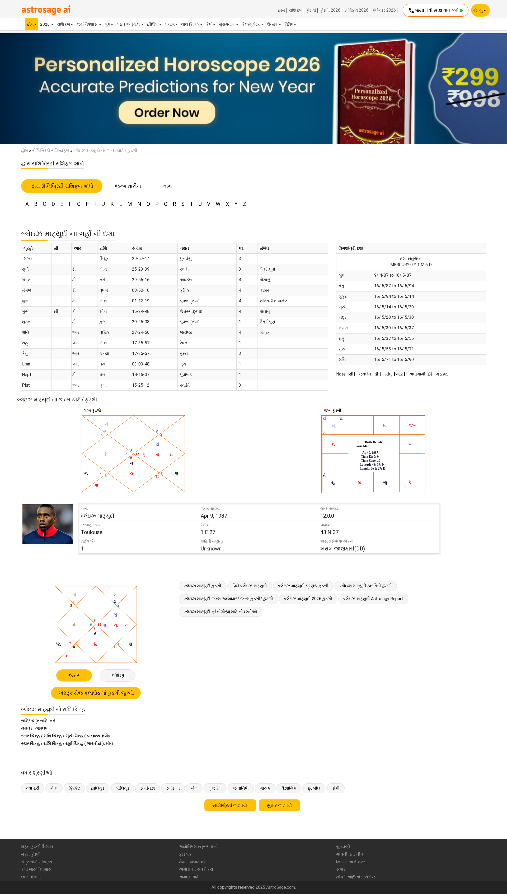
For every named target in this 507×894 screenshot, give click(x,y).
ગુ (481, 10)
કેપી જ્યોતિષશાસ (36, 869)
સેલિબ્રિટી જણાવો (230, 805)
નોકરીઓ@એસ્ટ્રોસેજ (355, 876)
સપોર (340, 869)
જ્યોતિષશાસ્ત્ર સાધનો (198, 846)
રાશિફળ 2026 (356, 10)
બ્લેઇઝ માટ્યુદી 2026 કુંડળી (308, 598)
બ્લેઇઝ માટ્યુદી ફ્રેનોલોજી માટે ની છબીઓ (220, 611)
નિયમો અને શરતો (351, 861)
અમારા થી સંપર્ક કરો (196, 869)
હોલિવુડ (97, 788)
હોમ (281, 10)
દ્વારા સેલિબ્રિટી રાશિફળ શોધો (61, 186)
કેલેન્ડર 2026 (384, 10)
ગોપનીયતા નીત (349, 854)
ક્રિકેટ (74, 788)
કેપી (209, 24)
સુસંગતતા (227, 24)
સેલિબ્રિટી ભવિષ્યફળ (50, 150)
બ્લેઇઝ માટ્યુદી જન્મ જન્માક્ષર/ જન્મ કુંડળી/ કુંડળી (228, 598)
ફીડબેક (185, 854)
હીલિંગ (153, 24)
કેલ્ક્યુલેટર (251, 24)
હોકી (335, 788)
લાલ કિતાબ (190, 24)
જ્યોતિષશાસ (87, 24)
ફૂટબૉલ (313, 788)
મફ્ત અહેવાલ (129, 24)
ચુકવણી (343, 846)
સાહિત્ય (173, 788)
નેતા (54, 788)
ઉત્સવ (272, 24)
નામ (167, 186)
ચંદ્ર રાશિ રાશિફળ (36, 861)
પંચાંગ (170, 24)
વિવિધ (289, 24)
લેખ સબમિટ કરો (193, 861)
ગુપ (107, 24)
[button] (38, 88)
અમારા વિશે (188, 876)
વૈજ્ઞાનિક (288, 788)
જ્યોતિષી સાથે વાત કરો (434, 10)
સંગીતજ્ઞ (147, 788)
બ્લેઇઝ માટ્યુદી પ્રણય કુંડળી (303, 585)
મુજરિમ (215, 788)
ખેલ (194, 788)
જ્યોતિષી (241, 788)
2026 (45, 24)
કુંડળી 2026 (330, 10)
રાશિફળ (295, 10)
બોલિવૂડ (122, 788)
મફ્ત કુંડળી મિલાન (37, 846)
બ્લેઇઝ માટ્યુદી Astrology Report (373, 598)
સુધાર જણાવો (279, 805)
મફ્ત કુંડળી (31, 854)
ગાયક (265, 788)
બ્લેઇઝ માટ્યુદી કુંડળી (202, 585)
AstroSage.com (280, 887)
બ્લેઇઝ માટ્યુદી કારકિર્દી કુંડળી (366, 585)
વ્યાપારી (32, 788)
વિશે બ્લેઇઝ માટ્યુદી (249, 585)
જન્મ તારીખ (128, 186)
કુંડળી (311, 10)
